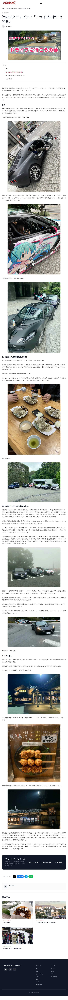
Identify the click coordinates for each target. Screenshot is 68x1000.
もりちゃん (8, 26)
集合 (7, 69)
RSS (52, 974)
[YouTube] (5, 969)
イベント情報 (47, 862)
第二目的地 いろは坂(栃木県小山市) (15, 75)
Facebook (20, 876)
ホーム (3, 8)
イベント (38, 982)
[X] (10, 969)
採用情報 (59, 862)
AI (36, 969)
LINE (30, 876)
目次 (4, 65)
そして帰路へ (9, 79)
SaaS (37, 971)
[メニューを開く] (41, 3)
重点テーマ (39, 984)
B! (26, 876)
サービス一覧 (34, 862)
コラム (37, 977)
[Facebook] (14, 969)
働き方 (37, 979)
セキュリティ (39, 974)
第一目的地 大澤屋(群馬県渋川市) (14, 72)
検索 (52, 971)
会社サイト (54, 977)
